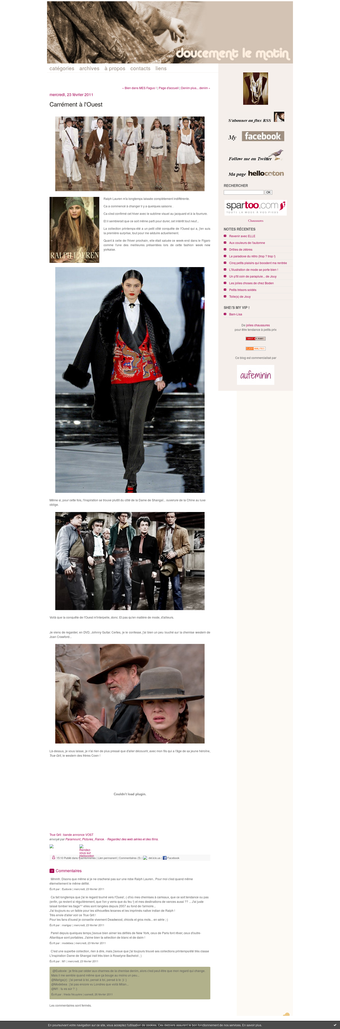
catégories (62, 68)
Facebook (173, 858)
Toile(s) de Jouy (240, 296)
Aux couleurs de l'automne (247, 242)
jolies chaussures (258, 325)
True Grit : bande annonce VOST (71, 834)
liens (161, 68)
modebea (67, 943)
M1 (64, 961)
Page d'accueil (169, 88)
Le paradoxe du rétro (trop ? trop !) (252, 256)
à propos (115, 68)
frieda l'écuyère (73, 994)
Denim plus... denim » (195, 88)
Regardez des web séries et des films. (133, 839)
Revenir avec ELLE (242, 236)
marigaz (67, 925)
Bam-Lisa (235, 314)
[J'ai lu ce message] (335, 1025)
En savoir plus (251, 1025)
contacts (140, 68)
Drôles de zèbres (240, 249)
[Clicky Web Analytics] (255, 350)
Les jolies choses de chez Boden (251, 283)
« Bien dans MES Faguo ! (139, 88)
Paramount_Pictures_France (84, 839)
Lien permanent (107, 858)
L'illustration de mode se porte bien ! (253, 269)
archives (89, 68)
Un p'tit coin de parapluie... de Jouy (253, 276)
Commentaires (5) (130, 858)
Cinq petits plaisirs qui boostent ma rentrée (258, 263)
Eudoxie (67, 889)
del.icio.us (154, 858)
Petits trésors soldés (242, 289)
